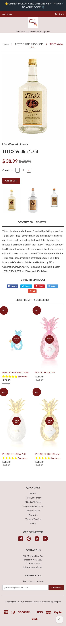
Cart (61, 13)
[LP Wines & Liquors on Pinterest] (28, 539)
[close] (62, 3)
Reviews (41, 222)
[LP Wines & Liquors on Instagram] (37, 539)
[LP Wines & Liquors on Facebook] (20, 539)
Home (6, 44)
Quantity (7, 170)
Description (25, 222)
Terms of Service (33, 519)
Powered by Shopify (51, 601)
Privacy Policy (33, 510)
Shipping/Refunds (33, 502)
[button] (9, 376)
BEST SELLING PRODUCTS (29, 44)
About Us (33, 515)
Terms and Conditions (33, 506)
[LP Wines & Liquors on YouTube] (45, 539)
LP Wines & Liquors (32, 601)
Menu (9, 13)
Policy (33, 523)
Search (33, 493)
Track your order (33, 497)
